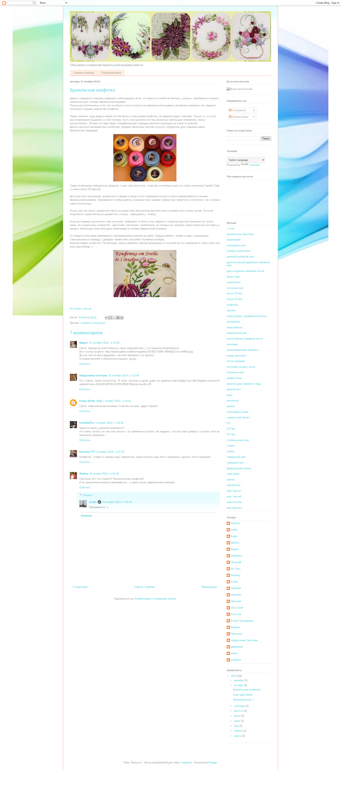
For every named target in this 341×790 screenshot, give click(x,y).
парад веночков (236, 355)
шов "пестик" (234, 496)
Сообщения (238, 110)
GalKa (234, 529)
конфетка (86, 322)
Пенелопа (236, 633)
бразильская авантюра (240, 234)
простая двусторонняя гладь (244, 383)
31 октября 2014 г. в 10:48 (124, 375)
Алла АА (236, 614)
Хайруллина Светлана (93, 375)
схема (230, 451)
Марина (235, 627)
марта (238, 735)
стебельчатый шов (238, 440)
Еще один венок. (243, 694)
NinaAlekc (236, 555)
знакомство (233, 282)
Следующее (80, 586)
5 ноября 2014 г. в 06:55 (110, 422)
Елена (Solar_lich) (90, 400)
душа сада (233, 276)
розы (229, 395)
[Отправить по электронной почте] (107, 318)
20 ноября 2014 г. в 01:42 (117, 502)
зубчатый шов (235, 287)
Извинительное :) (243, 699)
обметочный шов (237, 332)
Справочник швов (111, 72)
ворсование (234, 239)
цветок (231, 479)
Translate (254, 164)
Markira (235, 542)
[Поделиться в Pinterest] (122, 318)
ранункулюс (234, 389)
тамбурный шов (236, 456)
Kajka (234, 536)
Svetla (92, 502)
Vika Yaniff (237, 607)
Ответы (87, 495)
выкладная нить (236, 245)
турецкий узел (235, 462)
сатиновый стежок (237, 411)
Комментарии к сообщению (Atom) (155, 598)
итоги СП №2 (234, 299)
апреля (238, 730)
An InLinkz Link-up (80, 308)
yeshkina (236, 659)
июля (237, 715)
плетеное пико (235, 372)
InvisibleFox (86, 422)
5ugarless (186, 762)
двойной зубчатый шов (240, 256)
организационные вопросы (242, 349)
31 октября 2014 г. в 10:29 (104, 342)
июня (237, 720)
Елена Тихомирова (242, 620)
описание (232, 344)
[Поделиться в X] (114, 318)
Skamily (235, 575)
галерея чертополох (239, 250)
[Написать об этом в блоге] (110, 318)
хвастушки (233, 473)
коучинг (231, 310)
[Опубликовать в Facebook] (118, 318)
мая (236, 725)
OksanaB (236, 562)
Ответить (84, 363)
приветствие (234, 378)
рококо (231, 406)
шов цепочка (234, 507)
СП (228, 423)
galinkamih (237, 646)
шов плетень (234, 502)
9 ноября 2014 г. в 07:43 (110, 451)
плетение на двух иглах (241, 366)
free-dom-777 (87, 451)
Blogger (212, 762)
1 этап (230, 228)
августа (239, 710)
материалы (233, 321)
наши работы (234, 327)
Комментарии (239, 116)
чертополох (234, 485)
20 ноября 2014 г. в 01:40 (104, 473)
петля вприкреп (236, 361)
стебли (231, 445)
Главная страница (83, 72)
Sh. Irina (235, 568)
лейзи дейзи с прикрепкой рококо (246, 316)
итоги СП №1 (234, 293)
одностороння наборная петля (245, 338)
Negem (83, 342)
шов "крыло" (234, 490)
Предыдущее (209, 586)
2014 (234, 675)
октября (239, 685)
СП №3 (231, 434)
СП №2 (231, 428)
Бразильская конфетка (246, 689)
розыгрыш (99, 322)
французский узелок (239, 468)
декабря (239, 680)
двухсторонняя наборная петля (245, 271)
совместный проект (238, 417)
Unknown (236, 588)
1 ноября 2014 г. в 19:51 (117, 400)
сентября (240, 705)
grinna (234, 653)
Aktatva (83, 473)
